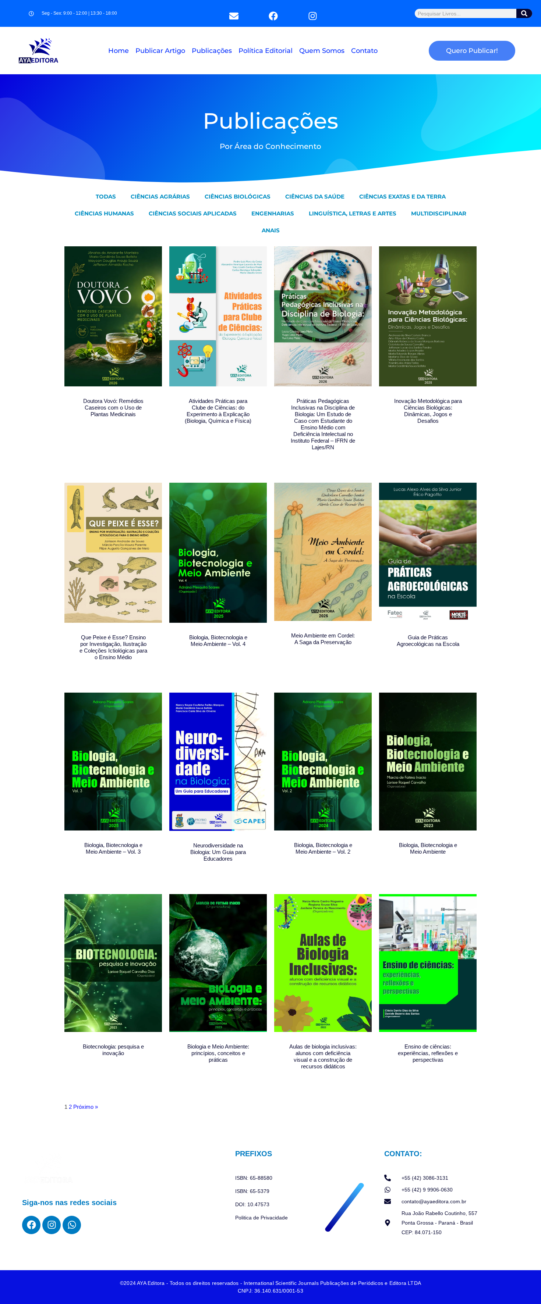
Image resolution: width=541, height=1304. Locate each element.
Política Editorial (265, 51)
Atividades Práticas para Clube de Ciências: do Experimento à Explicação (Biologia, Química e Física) (218, 411)
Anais (271, 230)
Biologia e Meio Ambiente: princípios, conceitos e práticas (218, 1053)
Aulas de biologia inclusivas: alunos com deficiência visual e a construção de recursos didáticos (323, 1056)
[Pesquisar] (525, 13)
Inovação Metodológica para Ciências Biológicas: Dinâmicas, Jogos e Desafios (428, 411)
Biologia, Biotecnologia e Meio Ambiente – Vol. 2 (323, 848)
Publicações (212, 51)
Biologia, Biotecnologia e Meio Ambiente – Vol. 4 (218, 640)
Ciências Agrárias (160, 196)
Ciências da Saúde (314, 196)
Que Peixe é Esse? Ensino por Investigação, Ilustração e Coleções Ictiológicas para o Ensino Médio (113, 647)
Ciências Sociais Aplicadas (193, 213)
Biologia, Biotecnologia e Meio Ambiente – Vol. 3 (113, 848)
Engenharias (272, 213)
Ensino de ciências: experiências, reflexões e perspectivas (428, 1053)
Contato (364, 51)
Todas (106, 196)
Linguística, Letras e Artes (352, 213)
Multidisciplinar (438, 213)
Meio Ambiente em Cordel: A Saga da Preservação (323, 638)
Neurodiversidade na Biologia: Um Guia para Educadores (218, 852)
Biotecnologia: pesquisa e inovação (113, 1049)
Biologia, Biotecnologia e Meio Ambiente (428, 848)
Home (118, 51)
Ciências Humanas (104, 213)
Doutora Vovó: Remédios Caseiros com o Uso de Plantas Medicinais (113, 407)
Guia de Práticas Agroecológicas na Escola (428, 640)
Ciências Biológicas (237, 196)
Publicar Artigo (160, 51)
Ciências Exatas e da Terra (402, 196)
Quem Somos (321, 51)
